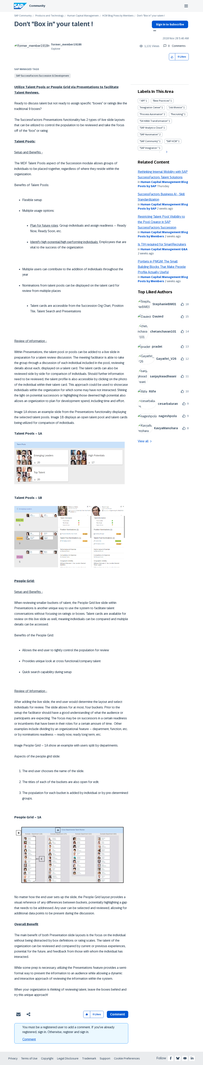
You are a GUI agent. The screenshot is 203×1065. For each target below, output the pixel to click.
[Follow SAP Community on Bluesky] (177, 1058)
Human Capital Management (83, 15)
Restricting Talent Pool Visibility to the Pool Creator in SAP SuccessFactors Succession (161, 222)
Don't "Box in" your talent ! (53, 24)
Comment (29, 1039)
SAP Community (23, 15)
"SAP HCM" (172, 141)
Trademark (89, 1058)
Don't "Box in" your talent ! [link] (151, 15)
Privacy (12, 1058)
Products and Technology (49, 15)
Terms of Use (29, 1058)
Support (105, 1058)
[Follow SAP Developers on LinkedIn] (192, 1058)
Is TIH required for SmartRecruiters (162, 244)
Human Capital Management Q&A (164, 249)
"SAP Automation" (149, 134)
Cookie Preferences (127, 1058)
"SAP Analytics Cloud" (151, 127)
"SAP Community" (149, 141)
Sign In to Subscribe (170, 24)
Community (37, 5)
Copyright (47, 1058)
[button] (172, 56)
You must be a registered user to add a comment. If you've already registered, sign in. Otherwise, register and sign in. (68, 1030)
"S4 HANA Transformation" (154, 121)
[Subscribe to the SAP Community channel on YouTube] (185, 1058)
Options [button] (154, 31)
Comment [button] (117, 1014)
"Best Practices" (161, 100)
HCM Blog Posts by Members (117, 15)
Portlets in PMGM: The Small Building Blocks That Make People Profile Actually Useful (162, 267)
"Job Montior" (176, 107)
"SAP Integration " (149, 148)
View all (143, 441)
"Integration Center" (150, 107)
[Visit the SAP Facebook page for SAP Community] (170, 1058)
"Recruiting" (177, 114)
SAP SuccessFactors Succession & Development (42, 75)
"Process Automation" (151, 114)
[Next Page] (166, 152)
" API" (142, 100)
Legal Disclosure (68, 1058)
